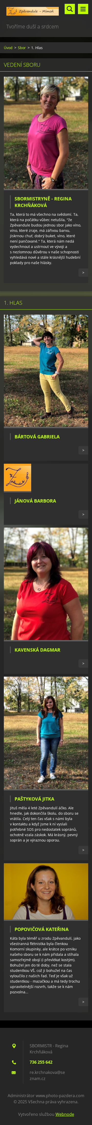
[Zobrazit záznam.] (46, 188)
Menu (83, 9)
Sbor (22, 47)
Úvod (8, 47)
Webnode (64, 1114)
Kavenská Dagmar (37, 650)
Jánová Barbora (35, 501)
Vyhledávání (70, 9)
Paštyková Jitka (34, 799)
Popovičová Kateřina (41, 929)
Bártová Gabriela (37, 437)
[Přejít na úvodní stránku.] (46, 11)
